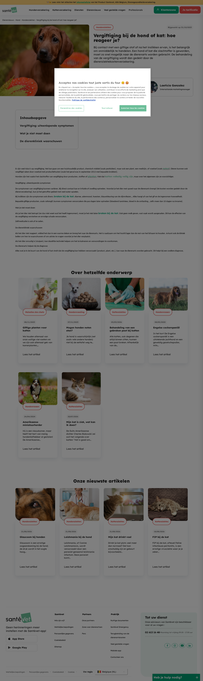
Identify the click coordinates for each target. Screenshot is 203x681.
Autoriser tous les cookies (133, 108)
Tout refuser (107, 108)
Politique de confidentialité (84, 100)
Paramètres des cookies (71, 108)
